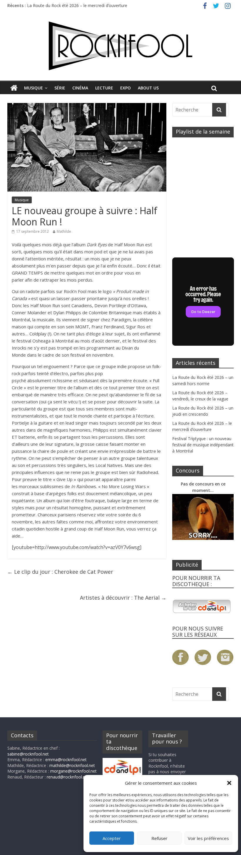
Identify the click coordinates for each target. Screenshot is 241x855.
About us (148, 88)
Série (59, 88)
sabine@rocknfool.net (28, 754)
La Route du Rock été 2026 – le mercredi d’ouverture (77, 5)
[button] (229, 783)
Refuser (159, 838)
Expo (125, 88)
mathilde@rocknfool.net (72, 765)
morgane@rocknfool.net (73, 771)
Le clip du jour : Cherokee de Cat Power (60, 571)
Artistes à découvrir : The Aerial (123, 597)
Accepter (112, 838)
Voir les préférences (208, 838)
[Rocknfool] (120, 45)
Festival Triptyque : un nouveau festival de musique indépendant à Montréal (203, 445)
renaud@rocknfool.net (68, 777)
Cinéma (80, 88)
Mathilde (64, 231)
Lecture (104, 88)
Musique (33, 88)
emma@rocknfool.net (66, 759)
